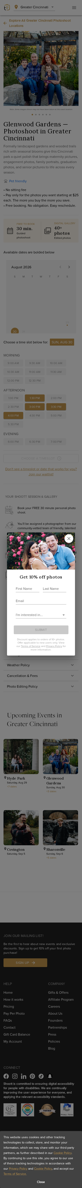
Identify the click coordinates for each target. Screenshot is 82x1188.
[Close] (69, 538)
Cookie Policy (63, 1153)
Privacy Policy (18, 1168)
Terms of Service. (15, 1174)
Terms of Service (30, 646)
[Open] (64, 615)
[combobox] (38, 614)
